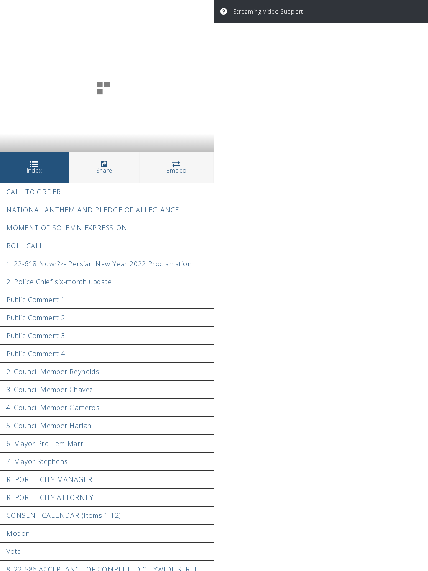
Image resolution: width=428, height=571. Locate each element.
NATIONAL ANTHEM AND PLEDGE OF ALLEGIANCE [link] (92, 209)
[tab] (34, 168)
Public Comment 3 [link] (35, 335)
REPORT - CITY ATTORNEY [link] (50, 497)
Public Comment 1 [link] (35, 299)
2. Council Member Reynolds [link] (52, 371)
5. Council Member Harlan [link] (49, 425)
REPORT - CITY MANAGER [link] (49, 479)
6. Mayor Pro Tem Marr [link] (45, 443)
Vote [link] (13, 551)
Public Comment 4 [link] (35, 353)
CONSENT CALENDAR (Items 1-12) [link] (63, 515)
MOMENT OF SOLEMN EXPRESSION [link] (66, 227)
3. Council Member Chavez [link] (49, 389)
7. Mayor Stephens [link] (37, 461)
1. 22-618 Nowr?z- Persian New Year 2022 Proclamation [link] (99, 263)
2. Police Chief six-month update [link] (59, 281)
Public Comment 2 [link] (35, 317)
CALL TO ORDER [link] (33, 191)
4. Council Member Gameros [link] (53, 407)
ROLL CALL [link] (24, 245)
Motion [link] (18, 533)
